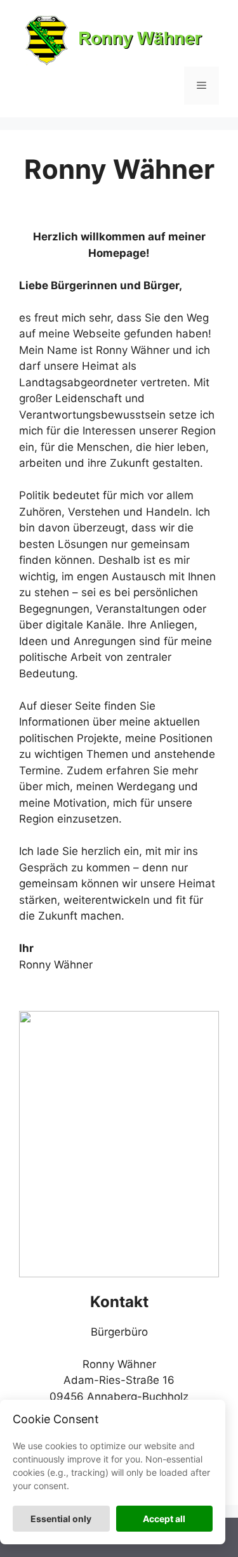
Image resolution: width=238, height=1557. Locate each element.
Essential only (60, 1518)
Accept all (164, 1518)
